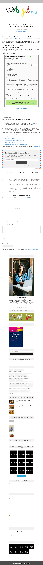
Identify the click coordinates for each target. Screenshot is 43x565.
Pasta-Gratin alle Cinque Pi (10, 138)
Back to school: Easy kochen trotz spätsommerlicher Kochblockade (7, 208)
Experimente (11, 378)
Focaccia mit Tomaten (19, 207)
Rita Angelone (35, 172)
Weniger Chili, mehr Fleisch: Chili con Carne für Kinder (34, 199)
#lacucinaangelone (31, 103)
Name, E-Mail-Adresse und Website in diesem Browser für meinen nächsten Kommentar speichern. (22, 243)
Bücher (30, 373)
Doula (22, 376)
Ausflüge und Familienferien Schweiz (15, 371)
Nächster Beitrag (36, 214)
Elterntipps (26, 376)
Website (3, 240)
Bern (24, 373)
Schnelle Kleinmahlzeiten (17, 388)
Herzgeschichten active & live (20, 383)
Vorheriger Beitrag (7, 214)
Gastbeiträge (25, 381)
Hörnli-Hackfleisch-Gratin (9, 136)
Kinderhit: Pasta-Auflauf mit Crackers (11, 142)
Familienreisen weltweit (25, 378)
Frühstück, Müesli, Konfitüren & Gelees (15, 381)
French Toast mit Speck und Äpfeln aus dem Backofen (24, 400)
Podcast (21, 386)
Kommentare (9, 172)
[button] (32, 66)
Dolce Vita (18, 376)
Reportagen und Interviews (28, 386)
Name (3, 234)
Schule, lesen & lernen (26, 388)
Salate (10, 388)
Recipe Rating (5, 224)
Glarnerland (11, 383)
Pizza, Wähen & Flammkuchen (14, 386)
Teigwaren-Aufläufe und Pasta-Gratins (22, 38)
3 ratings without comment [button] (20, 221)
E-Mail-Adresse (4, 238)
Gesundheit (31, 381)
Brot (27, 373)
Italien (27, 383)
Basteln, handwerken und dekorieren (15, 373)
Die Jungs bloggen (12, 376)
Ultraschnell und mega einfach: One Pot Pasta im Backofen (16, 140)
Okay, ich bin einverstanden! (18, 563)
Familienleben (17, 378)
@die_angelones (18, 103)
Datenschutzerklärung (26, 563)
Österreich (11, 393)
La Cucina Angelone (36, 146)
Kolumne (30, 383)
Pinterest (32, 123)
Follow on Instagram (21, 475)
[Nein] (41, 562)
